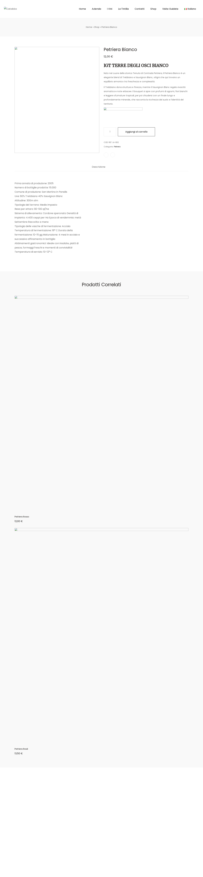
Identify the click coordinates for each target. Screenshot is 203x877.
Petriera (117, 146)
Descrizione (98, 167)
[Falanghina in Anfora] (183, 41)
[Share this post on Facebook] (106, 154)
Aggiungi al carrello (136, 131)
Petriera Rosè (21, 748)
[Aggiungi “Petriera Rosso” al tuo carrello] (98, 510)
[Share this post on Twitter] (112, 154)
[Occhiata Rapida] (105, 510)
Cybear (39, 875)
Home (89, 27)
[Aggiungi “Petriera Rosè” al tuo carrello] (98, 742)
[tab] (98, 168)
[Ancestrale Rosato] (187, 41)
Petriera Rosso (22, 516)
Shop (96, 27)
